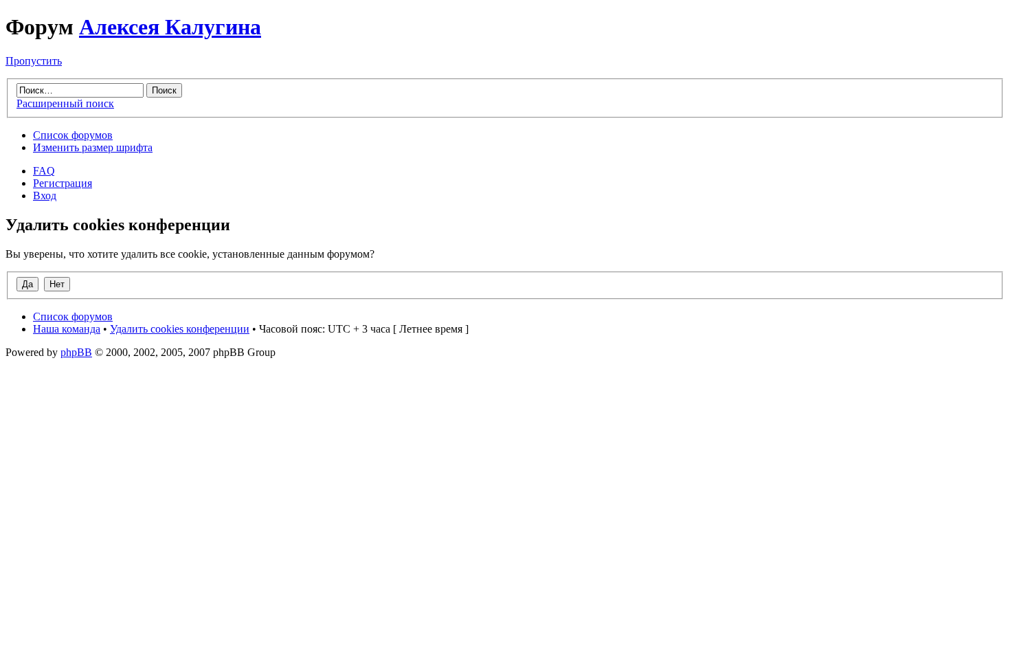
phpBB (76, 352)
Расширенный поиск (65, 103)
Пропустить (33, 61)
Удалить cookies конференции (179, 329)
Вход (44, 195)
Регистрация (62, 183)
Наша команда (66, 329)
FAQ (44, 171)
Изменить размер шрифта (93, 147)
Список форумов (73, 135)
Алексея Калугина (170, 26)
